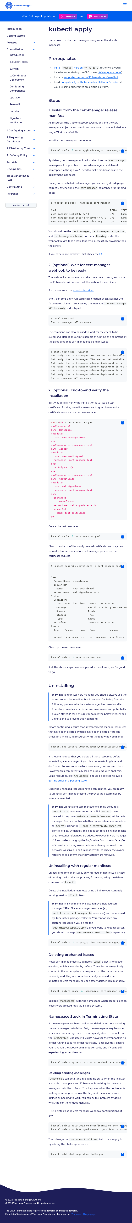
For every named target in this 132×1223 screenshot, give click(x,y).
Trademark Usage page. (84, 1214)
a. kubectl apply (19, 62)
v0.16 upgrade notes (109, 72)
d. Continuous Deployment (18, 78)
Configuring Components (17, 89)
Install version (76, 68)
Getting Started (16, 36)
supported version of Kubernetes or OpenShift (91, 77)
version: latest (21, 205)
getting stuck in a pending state (67, 781)
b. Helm (14, 69)
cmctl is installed (83, 290)
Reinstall (15, 104)
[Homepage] (18, 5)
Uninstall (15, 111)
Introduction (14, 29)
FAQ (101, 254)
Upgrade (15, 98)
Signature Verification (16, 120)
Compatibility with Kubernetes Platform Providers (89, 82)
